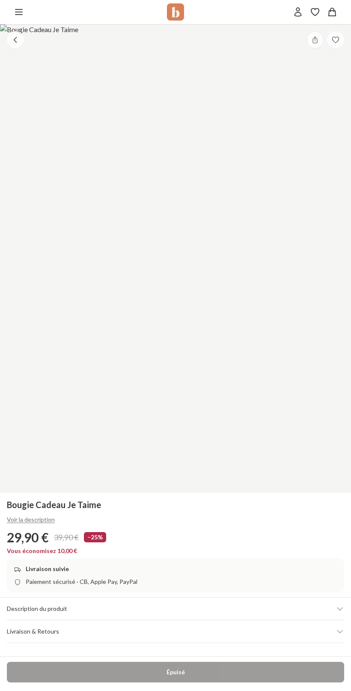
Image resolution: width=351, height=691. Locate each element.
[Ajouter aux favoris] (335, 39)
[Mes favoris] (315, 12)
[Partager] (315, 39)
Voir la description (31, 519)
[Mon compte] (297, 12)
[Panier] (332, 12)
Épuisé (176, 672)
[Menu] (18, 12)
